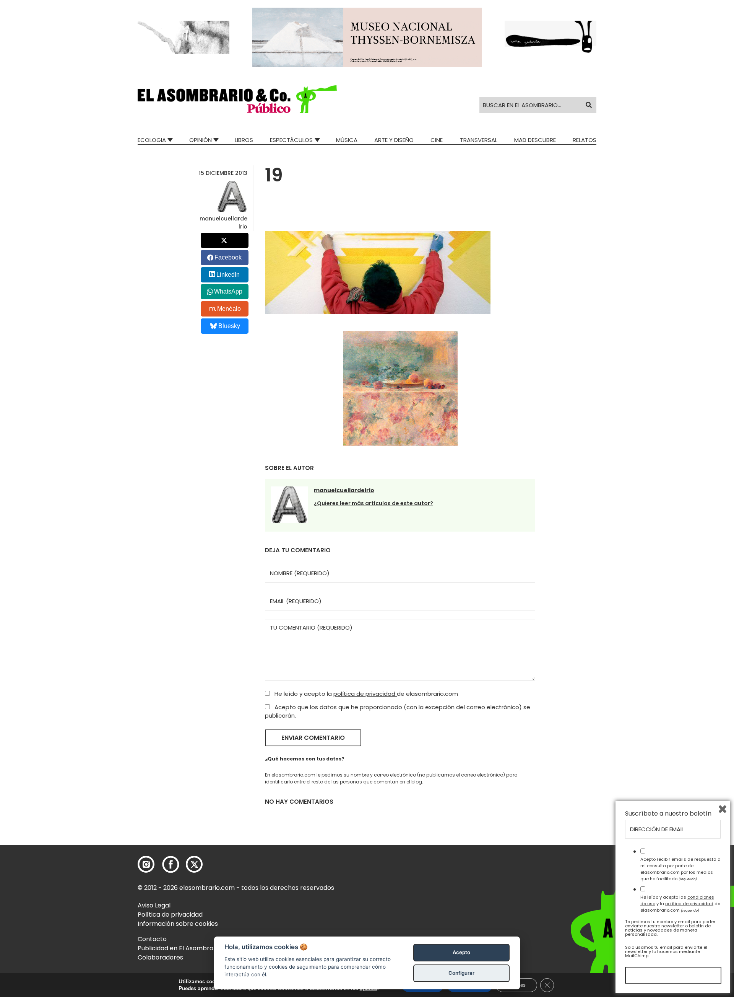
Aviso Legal (154, 905)
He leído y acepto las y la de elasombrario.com (680, 903)
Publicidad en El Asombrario (179, 948)
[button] (237, 99)
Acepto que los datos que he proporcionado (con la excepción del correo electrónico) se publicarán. (397, 711)
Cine (436, 140)
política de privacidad (365, 694)
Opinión (200, 140)
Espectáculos (291, 140)
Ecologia (152, 140)
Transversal (478, 140)
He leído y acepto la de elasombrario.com (365, 694)
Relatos (584, 140)
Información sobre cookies (178, 923)
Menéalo (229, 308)
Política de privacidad (170, 914)
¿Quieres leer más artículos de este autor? (373, 503)
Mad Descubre (535, 140)
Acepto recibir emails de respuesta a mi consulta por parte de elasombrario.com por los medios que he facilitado (680, 868)
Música (346, 140)
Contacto (152, 939)
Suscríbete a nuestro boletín (668, 814)
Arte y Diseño (394, 140)
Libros (244, 140)
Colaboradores (160, 957)
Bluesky (229, 326)
